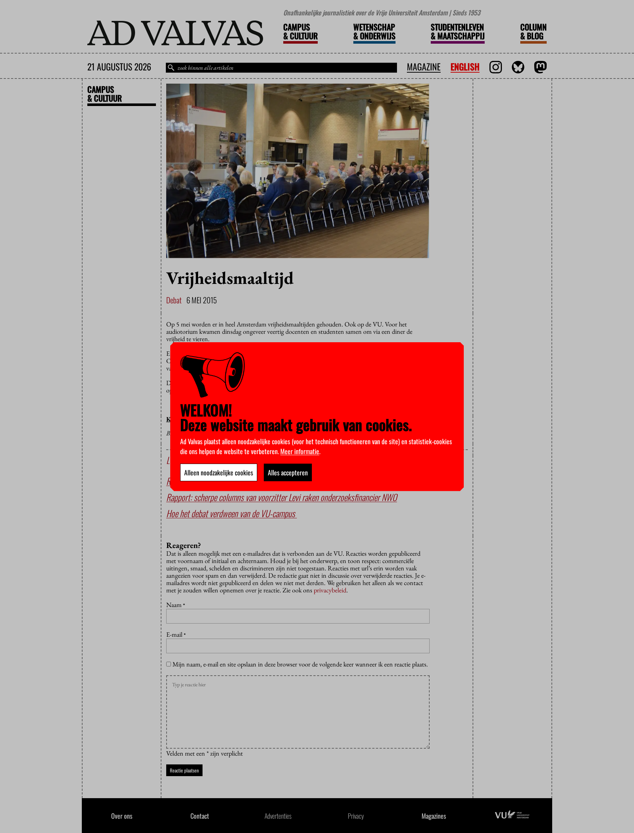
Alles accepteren (288, 472)
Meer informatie (299, 451)
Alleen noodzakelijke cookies (218, 472)
